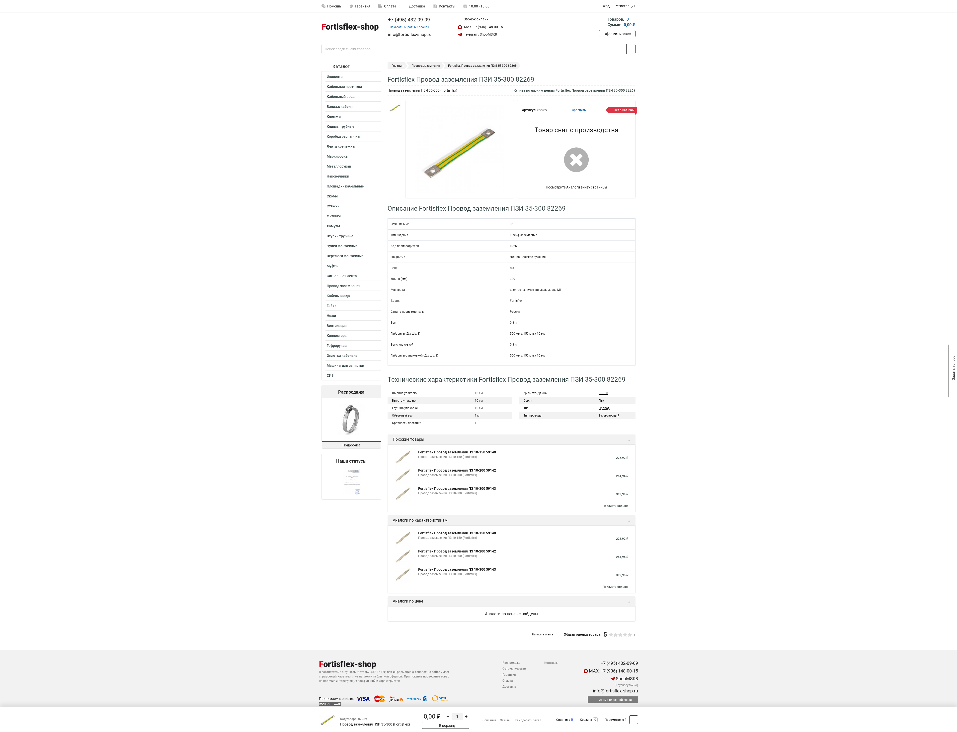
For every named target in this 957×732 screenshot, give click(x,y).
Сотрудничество (514, 669)
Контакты (447, 6)
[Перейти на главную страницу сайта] (349, 27)
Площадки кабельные (345, 186)
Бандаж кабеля (340, 107)
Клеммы (334, 117)
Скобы (332, 196)
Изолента (335, 77)
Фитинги (334, 216)
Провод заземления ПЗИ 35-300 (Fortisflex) (375, 724)
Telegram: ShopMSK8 (480, 34)
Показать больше (615, 506)
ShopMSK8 (626, 678)
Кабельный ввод (341, 97)
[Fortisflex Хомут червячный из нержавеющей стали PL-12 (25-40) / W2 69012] (351, 419)
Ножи (331, 316)
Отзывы (505, 720)
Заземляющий (609, 415)
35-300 (603, 393)
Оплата (390, 6)
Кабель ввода (338, 296)
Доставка (416, 6)
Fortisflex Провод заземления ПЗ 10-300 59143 (457, 488)
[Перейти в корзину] (602, 22)
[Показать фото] (395, 107)
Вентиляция (337, 326)
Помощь (334, 6)
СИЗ (330, 375)
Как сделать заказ (528, 720)
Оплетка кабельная (343, 356)
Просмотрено (614, 720)
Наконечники (338, 176)
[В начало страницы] (633, 719)
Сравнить (563, 720)
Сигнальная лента (342, 276)
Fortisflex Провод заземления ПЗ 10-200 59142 (457, 470)
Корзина (586, 720)
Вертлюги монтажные (345, 256)
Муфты (332, 266)
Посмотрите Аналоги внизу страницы (576, 187)
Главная (397, 65)
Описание (489, 720)
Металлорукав (339, 166)
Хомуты (333, 226)
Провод (604, 408)
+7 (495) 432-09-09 (408, 20)
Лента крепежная (341, 146)
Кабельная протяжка (344, 87)
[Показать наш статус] (351, 481)
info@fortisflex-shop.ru (615, 690)
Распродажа (511, 663)
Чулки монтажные (342, 246)
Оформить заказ (617, 34)
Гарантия (362, 6)
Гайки (331, 306)
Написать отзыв (542, 634)
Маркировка (337, 156)
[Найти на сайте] (631, 49)
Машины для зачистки (345, 365)
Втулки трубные (340, 236)
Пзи (601, 400)
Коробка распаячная (344, 136)
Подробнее (351, 445)
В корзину (447, 726)
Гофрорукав (337, 346)
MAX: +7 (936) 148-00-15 (483, 27)
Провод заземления (343, 286)
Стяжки (333, 206)
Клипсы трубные (340, 126)
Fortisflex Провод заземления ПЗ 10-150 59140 (457, 452)
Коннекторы (337, 336)
